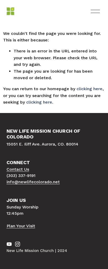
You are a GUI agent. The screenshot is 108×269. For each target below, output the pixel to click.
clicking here (89, 88)
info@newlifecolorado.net (33, 181)
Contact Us (18, 169)
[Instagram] (17, 244)
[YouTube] (9, 244)
